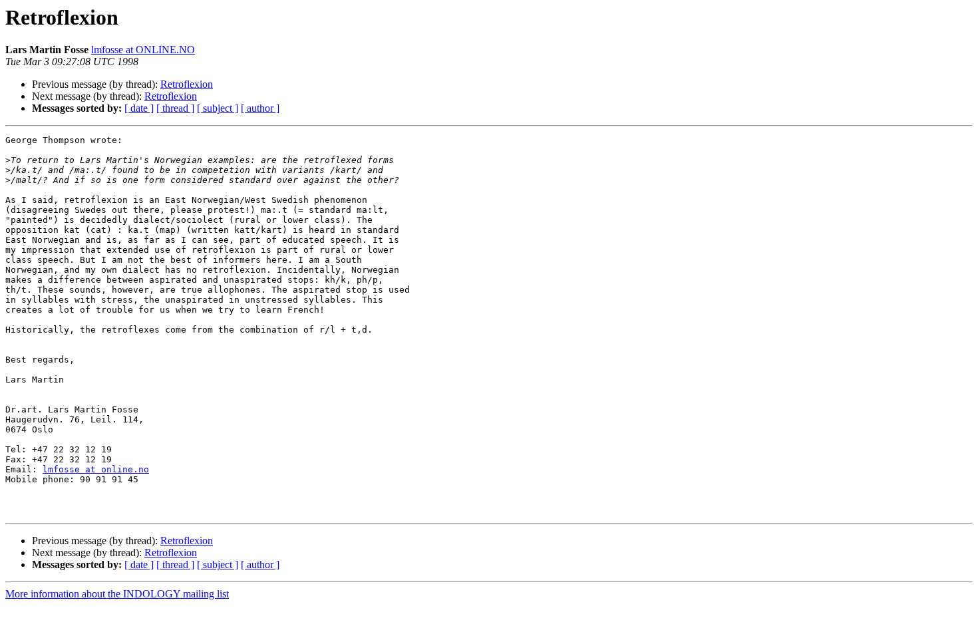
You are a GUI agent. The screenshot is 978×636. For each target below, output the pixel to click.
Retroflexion (186, 84)
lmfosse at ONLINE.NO (143, 49)
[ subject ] (217, 108)
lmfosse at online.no (96, 469)
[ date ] (139, 108)
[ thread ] (175, 108)
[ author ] (260, 108)
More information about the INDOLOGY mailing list (117, 593)
